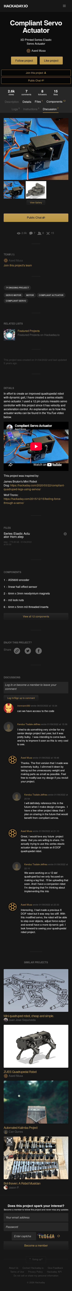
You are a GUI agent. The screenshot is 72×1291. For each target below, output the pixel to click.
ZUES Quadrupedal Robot (20, 1071)
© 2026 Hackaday (36, 1282)
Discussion (51, 109)
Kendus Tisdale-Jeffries (28, 724)
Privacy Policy (35, 1271)
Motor (30, 295)
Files (39, 101)
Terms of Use (17, 1271)
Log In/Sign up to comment (21, 698)
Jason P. (14, 1187)
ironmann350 (23, 705)
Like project (51, 60)
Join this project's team (18, 265)
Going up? (36, 1259)
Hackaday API (54, 1271)
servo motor (13, 295)
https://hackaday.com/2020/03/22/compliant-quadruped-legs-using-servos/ (34, 487)
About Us (13, 1267)
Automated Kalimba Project (20, 1127)
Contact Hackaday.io (33, 1267)
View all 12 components (36, 616)
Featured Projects (29, 331)
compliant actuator (51, 295)
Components (56, 101)
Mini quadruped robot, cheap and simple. (29, 1015)
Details (27, 102)
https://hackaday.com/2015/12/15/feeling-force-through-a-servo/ (32, 501)
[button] (64, 6)
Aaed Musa (38, 51)
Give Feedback (55, 1267)
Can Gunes (16, 1132)
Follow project (24, 60)
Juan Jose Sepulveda (22, 1020)
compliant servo (16, 300)
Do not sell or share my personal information (36, 1275)
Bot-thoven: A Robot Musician (22, 1183)
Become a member (13, 1209)
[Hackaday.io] (16, 6)
